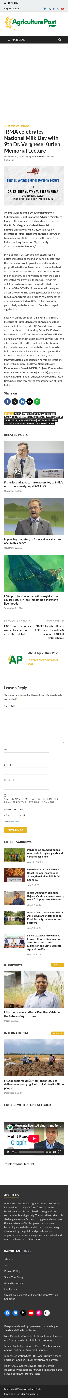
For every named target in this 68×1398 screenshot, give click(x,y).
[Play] (8, 1152)
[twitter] (50, 8)
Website (9, 780)
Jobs (7, 1265)
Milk (14, 420)
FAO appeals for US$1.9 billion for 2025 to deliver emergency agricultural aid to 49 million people (34, 1084)
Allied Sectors (11, 126)
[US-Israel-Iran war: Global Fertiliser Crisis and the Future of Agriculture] (34, 1008)
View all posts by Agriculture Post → (43, 661)
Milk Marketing (27, 420)
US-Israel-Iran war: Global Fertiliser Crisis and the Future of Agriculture (32, 1014)
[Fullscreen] (59, 1152)
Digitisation (23, 417)
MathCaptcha (15, 821)
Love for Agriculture (27, 1393)
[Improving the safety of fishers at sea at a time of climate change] (34, 535)
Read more (34, 1238)
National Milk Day (47, 420)
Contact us (10, 1288)
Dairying (25, 126)
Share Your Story (13, 1277)
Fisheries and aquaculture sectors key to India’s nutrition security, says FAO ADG (33, 484)
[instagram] (58, 8)
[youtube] (62, 8)
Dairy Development (44, 414)
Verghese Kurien (45, 423)
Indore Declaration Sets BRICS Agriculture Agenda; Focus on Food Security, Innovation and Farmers (45, 917)
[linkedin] (45, 8)
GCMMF (58, 417)
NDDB (8, 423)
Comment (11, 705)
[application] (34, 1138)
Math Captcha (13, 809)
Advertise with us (14, 1282)
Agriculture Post (37, 156)
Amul (18, 414)
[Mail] (47, 1313)
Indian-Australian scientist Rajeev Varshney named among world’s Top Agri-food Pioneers (45, 896)
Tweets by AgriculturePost (19, 1163)
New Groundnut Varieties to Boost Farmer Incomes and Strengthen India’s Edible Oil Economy (43, 874)
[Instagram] (39, 1313)
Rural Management (23, 423)
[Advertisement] (34, 84)
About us (9, 1259)
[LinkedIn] (15, 1313)
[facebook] (53, 8)
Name (8, 749)
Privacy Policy (12, 1271)
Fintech (48, 417)
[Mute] (54, 1152)
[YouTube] (31, 1313)
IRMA (7, 420)
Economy (37, 417)
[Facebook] (7, 1313)
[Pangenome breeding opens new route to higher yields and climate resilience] (14, 850)
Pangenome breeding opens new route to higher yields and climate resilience (45, 853)
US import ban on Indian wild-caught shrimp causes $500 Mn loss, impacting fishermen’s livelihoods (31, 599)
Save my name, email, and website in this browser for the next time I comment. (31, 801)
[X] (23, 1313)
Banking (27, 414)
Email (8, 764)
